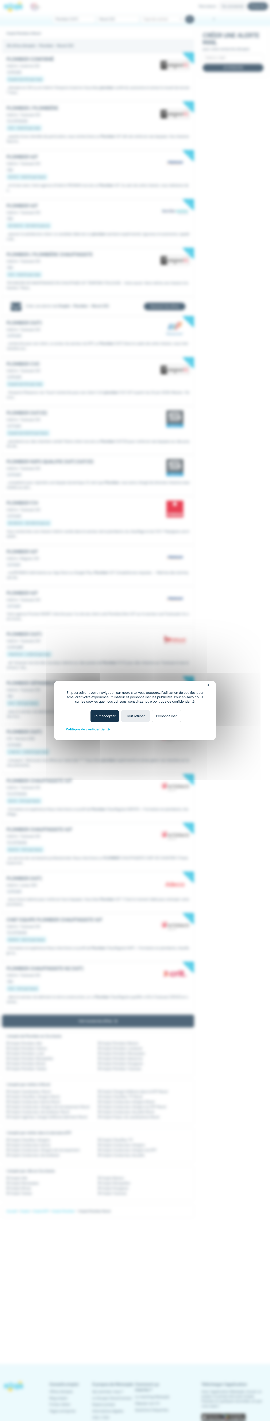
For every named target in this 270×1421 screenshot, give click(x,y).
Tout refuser (135, 716)
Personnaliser (166, 716)
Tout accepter (105, 716)
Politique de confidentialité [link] (88, 729)
